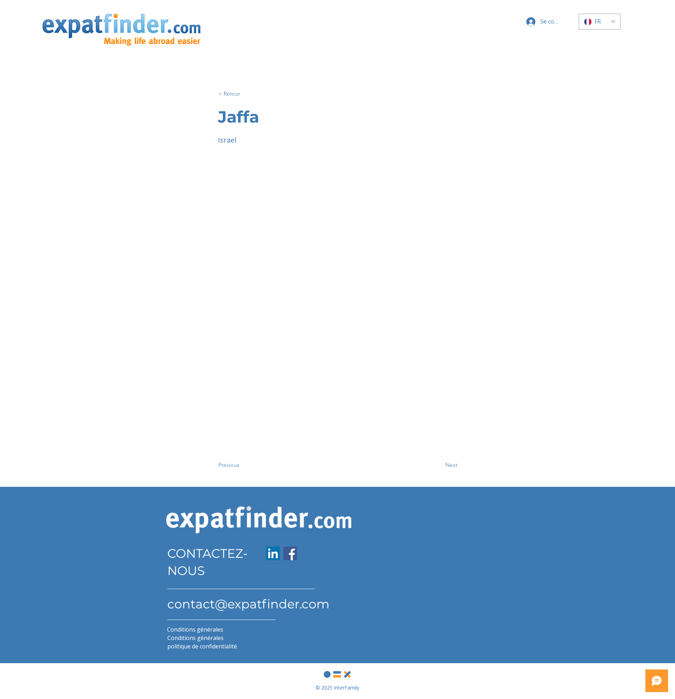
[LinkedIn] (273, 553)
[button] (241, 94)
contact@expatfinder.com (248, 604)
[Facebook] (290, 553)
